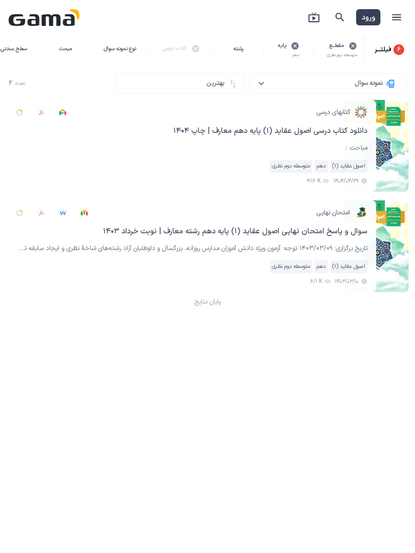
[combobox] (327, 83)
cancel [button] (353, 46)
